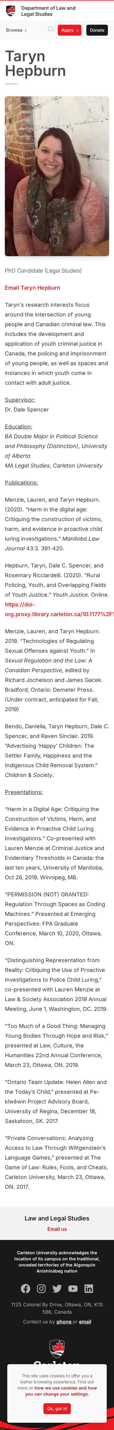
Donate (97, 30)
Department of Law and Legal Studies (48, 11)
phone (65, 1322)
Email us (57, 1229)
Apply (67, 30)
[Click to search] (51, 30)
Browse (14, 30)
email (85, 1322)
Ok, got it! (57, 1408)
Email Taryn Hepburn (32, 287)
